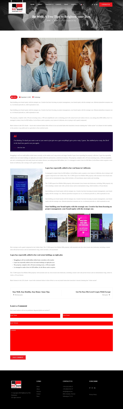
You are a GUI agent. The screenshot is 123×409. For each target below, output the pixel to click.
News (66, 4)
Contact (74, 4)
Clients (58, 4)
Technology (37, 97)
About (40, 4)
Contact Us (106, 4)
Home (32, 4)
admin (14, 97)
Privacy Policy (93, 394)
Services (48, 4)
